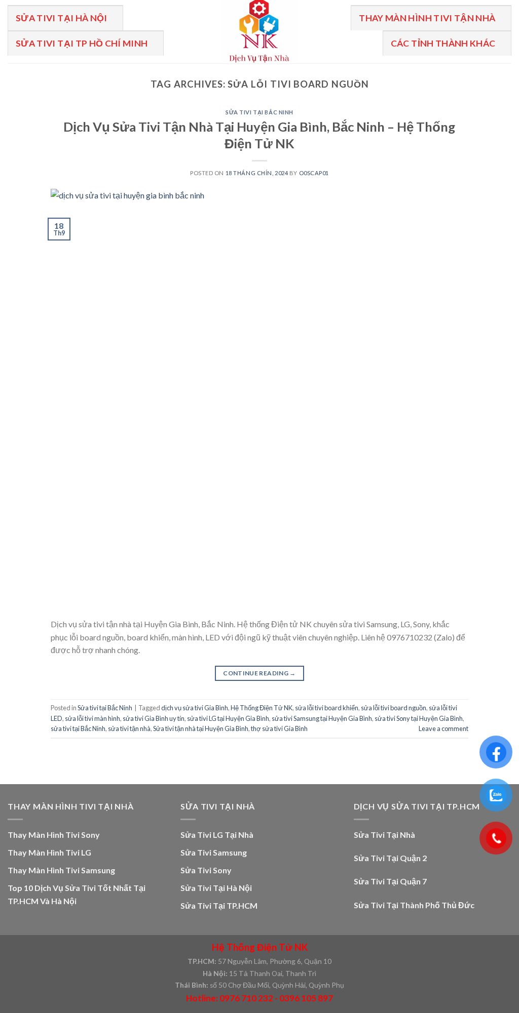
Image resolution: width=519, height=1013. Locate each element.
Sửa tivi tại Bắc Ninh (259, 112)
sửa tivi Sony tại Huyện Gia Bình (419, 718)
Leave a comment (443, 728)
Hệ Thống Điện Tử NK (261, 708)
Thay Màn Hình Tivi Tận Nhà (427, 18)
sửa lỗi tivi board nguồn (393, 708)
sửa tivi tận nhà (129, 728)
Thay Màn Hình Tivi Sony (54, 834)
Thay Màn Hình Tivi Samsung (61, 870)
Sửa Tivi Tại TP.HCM (218, 905)
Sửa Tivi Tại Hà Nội (61, 18)
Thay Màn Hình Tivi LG (49, 852)
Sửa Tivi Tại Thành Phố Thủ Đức (414, 905)
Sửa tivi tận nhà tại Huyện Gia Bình (200, 728)
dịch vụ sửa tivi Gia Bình (194, 708)
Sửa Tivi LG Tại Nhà (216, 834)
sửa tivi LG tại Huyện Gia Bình (228, 718)
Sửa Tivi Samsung (213, 852)
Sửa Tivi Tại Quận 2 (390, 858)
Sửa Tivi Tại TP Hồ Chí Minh (82, 43)
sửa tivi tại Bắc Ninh (78, 728)
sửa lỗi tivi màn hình (92, 718)
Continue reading (259, 673)
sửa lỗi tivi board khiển (326, 708)
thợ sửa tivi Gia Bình (279, 728)
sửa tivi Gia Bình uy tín (153, 718)
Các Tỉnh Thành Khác (443, 43)
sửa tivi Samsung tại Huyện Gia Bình (322, 718)
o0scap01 (314, 173)
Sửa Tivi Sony (206, 870)
